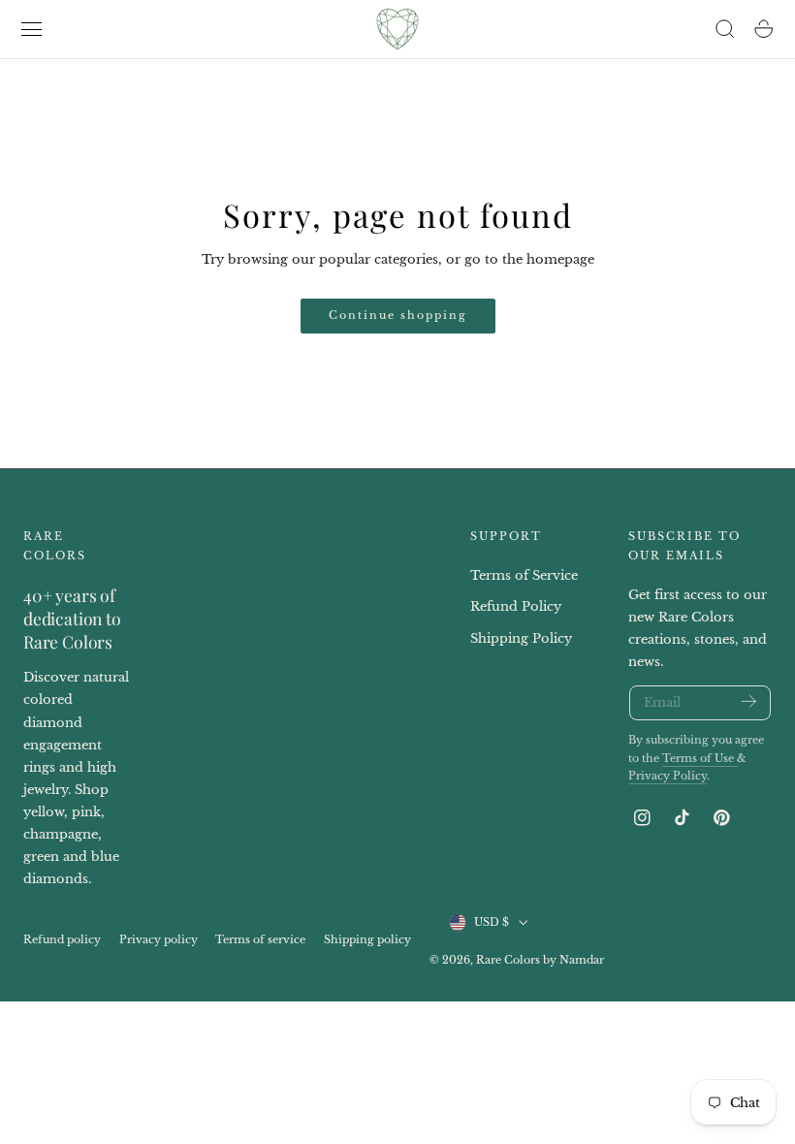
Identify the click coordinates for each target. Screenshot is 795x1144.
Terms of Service (524, 575)
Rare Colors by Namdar (540, 960)
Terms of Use (699, 758)
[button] (32, 29)
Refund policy (62, 940)
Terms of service (260, 940)
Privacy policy (158, 940)
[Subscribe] (749, 701)
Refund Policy (515, 607)
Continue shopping (398, 315)
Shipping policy (367, 940)
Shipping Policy (521, 638)
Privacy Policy (667, 776)
